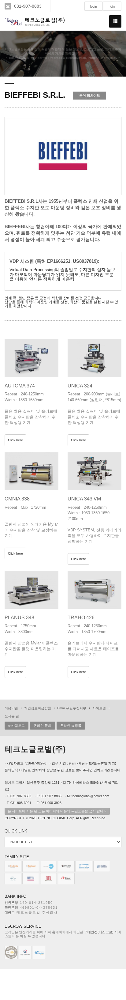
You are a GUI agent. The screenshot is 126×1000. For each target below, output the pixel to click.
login (93, 6)
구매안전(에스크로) (98, 932)
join (112, 6)
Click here (15, 440)
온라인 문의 (42, 725)
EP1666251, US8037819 (71, 261)
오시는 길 (12, 716)
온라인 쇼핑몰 (70, 725)
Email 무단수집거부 (71, 708)
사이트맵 (99, 708)
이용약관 (11, 708)
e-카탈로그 (16, 725)
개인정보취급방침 (37, 708)
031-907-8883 (28, 6)
